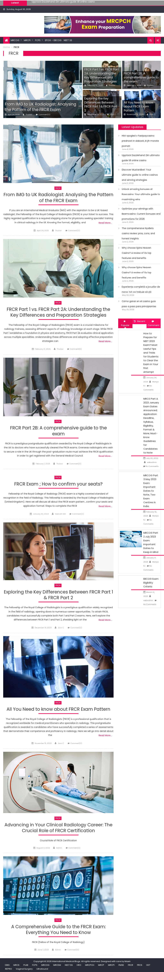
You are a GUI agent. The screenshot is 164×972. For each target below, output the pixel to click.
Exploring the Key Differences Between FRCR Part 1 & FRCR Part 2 (100, 104)
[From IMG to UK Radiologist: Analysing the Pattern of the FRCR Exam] (42, 89)
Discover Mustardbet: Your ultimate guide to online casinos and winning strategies (78, 2)
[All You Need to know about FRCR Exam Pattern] (58, 666)
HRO (79, 965)
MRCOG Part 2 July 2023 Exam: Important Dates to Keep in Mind (150, 542)
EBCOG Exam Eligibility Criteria (151, 582)
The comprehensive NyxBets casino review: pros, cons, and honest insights (138, 233)
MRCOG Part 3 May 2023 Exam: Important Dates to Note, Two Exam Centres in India (150, 491)
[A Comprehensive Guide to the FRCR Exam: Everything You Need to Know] (58, 885)
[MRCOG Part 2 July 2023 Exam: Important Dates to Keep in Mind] (131, 539)
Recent (141, 321)
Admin (59, 848)
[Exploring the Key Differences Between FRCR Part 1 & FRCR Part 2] (58, 551)
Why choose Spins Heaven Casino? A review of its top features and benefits (136, 253)
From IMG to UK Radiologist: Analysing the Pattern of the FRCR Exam (40, 107)
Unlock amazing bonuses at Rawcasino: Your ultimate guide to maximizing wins (141, 194)
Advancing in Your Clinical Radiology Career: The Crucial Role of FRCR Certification (58, 828)
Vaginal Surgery (24, 968)
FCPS (38, 40)
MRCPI (27, 40)
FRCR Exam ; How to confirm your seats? (58, 484)
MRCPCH (89, 965)
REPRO (8, 968)
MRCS (16, 965)
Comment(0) (44, 114)
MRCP (101, 965)
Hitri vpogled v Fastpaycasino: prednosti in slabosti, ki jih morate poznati (140, 141)
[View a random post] (158, 40)
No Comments (152, 466)
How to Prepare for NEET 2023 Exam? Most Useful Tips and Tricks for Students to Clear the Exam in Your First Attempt (150, 353)
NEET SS (68, 40)
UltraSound (42, 968)
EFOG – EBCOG (53, 40)
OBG (7, 965)
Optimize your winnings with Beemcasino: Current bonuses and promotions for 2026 (141, 214)
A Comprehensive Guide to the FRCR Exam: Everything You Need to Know (58, 930)
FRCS (139, 965)
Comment (154, 325)
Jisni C (113, 114)
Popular (125, 325)
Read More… (105, 222)
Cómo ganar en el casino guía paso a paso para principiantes (139, 304)
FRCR (58, 188)
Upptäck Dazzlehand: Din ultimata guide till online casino (141, 158)
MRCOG (15, 40)
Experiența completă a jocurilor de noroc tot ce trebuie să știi (141, 289)
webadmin (152, 462)
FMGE (121, 965)
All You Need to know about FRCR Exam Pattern (138, 106)
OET (148, 965)
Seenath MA (60, 514)
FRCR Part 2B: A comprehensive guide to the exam (141, 77)
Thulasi (28, 114)
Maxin (128, 961)
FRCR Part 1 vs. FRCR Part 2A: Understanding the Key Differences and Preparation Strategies (101, 75)
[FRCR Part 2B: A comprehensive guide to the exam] (58, 387)
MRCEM (57, 965)
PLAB (25, 965)
